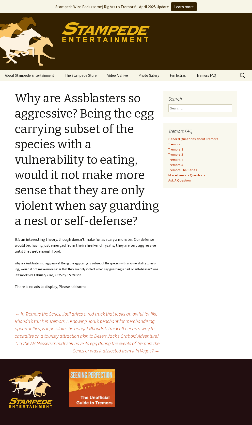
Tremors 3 (175, 154)
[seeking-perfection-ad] (92, 387)
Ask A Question (179, 180)
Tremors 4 (175, 159)
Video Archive (117, 75)
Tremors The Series (182, 170)
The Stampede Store (81, 75)
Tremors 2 (175, 149)
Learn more (184, 6)
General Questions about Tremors (193, 139)
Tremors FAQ (206, 75)
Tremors (174, 144)
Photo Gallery (149, 75)
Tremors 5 (175, 165)
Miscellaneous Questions (186, 175)
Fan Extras (178, 75)
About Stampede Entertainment (29, 75)
